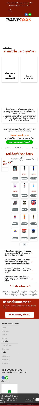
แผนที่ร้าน (4, 338)
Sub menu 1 (6, 356)
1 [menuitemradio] (24, 244)
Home (3, 148)
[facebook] (26, 14)
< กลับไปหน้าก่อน (7, 48)
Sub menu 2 (6, 360)
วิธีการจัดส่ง (5, 349)
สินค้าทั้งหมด (10, 148)
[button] (20, 10)
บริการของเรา (6, 331)
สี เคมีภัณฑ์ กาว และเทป (21, 148)
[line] (30, 14)
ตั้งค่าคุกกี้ (29, 400)
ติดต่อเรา (4, 335)
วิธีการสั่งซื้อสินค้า (7, 345)
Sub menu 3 (6, 363)
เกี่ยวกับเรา (5, 328)
